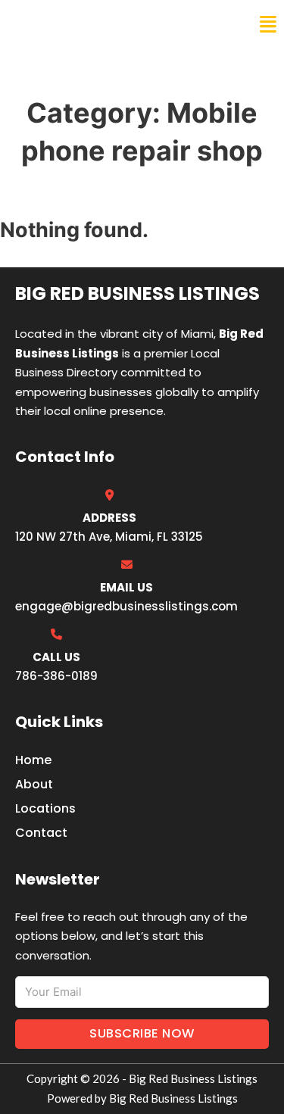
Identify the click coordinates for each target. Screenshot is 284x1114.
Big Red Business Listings (111, 24)
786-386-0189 (56, 676)
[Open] (268, 24)
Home (33, 760)
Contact (41, 832)
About (34, 784)
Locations (45, 808)
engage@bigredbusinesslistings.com (126, 606)
